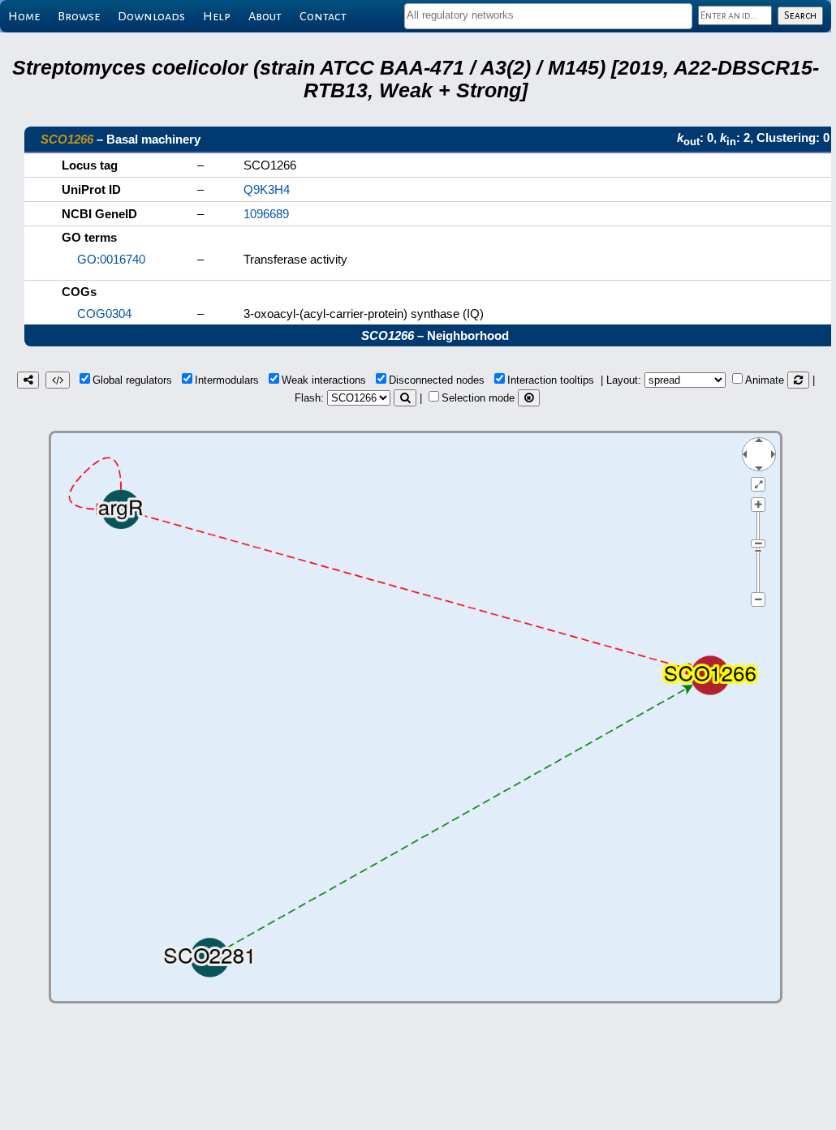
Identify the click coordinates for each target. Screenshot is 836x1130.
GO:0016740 (111, 259)
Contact (323, 16)
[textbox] (548, 15)
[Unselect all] (529, 397)
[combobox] (548, 16)
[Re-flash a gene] (405, 397)
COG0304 (104, 313)
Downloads (151, 16)
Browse (79, 16)
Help (217, 16)
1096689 (266, 214)
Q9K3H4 (266, 189)
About (265, 16)
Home (24, 16)
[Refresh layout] (798, 380)
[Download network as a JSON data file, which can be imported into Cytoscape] (57, 380)
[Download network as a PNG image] (28, 380)
